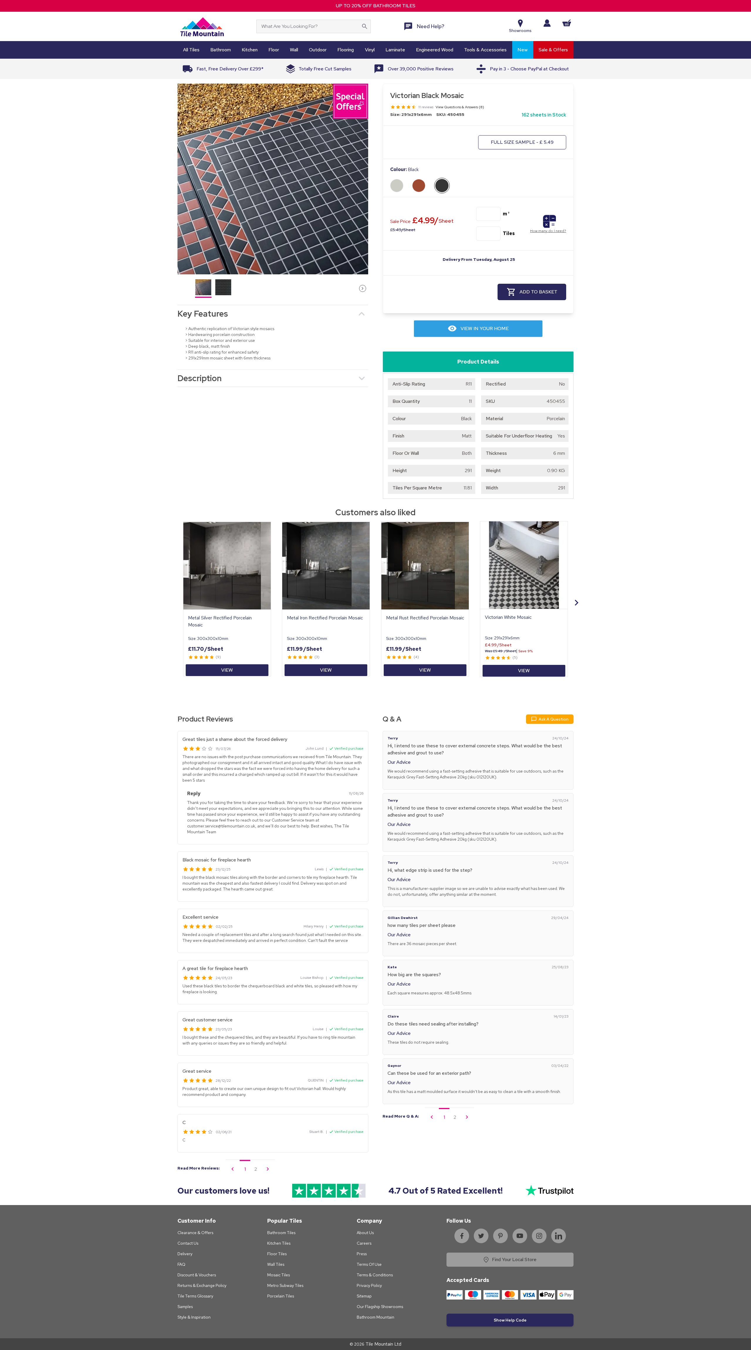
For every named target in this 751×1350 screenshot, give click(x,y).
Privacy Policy (369, 1285)
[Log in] (547, 23)
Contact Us (187, 1243)
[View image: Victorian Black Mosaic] (272, 179)
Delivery (184, 1253)
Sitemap (364, 1296)
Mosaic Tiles (278, 1275)
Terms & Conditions (375, 1275)
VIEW (227, 670)
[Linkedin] (558, 1235)
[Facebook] (461, 1235)
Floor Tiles (277, 1253)
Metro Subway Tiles (285, 1285)
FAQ (181, 1264)
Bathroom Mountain (375, 1317)
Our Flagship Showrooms (380, 1306)
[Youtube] (519, 1235)
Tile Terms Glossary (195, 1296)
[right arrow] (362, 288)
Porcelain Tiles (280, 1296)
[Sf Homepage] (202, 26)
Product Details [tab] (478, 361)
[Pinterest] (500, 1235)
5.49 (402, 229)
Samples (185, 1306)
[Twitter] (481, 1235)
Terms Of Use (369, 1264)
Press (362, 1253)
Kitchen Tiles (278, 1243)
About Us (365, 1232)
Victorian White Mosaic (508, 617)
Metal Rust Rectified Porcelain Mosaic (425, 618)
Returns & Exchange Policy (201, 1285)
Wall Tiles (275, 1264)
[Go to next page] (268, 1169)
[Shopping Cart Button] (566, 22)
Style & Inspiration (194, 1317)
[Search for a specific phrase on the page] (364, 26)
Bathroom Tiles (281, 1232)
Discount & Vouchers (196, 1275)
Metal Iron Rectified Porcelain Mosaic (325, 618)
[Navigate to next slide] (576, 603)
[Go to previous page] (233, 1169)
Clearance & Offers (195, 1232)
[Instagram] (539, 1235)
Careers (364, 1243)
